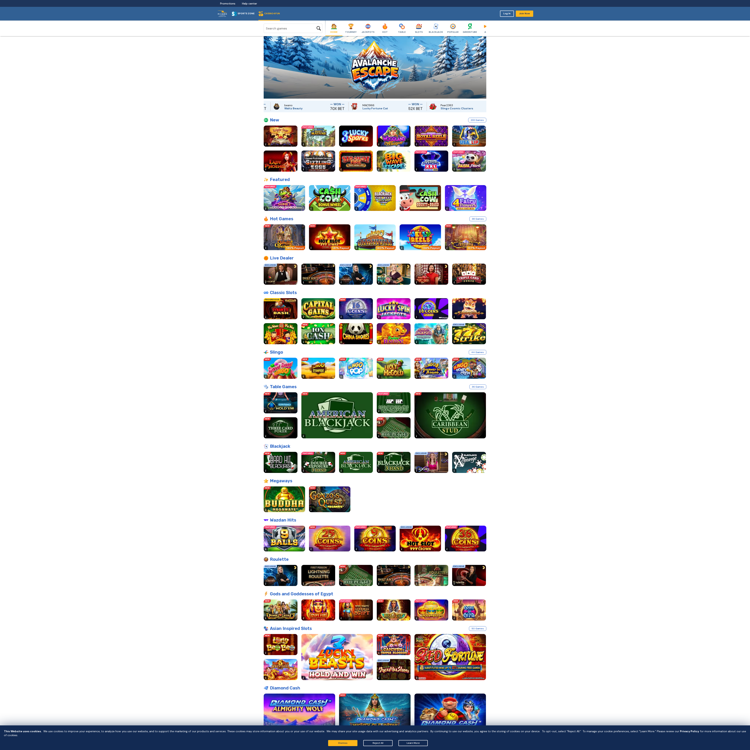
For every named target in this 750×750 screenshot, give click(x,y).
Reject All (378, 743)
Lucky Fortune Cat (335, 108)
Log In (507, 13)
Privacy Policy (689, 731)
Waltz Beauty (254, 108)
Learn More (413, 743)
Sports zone (246, 13)
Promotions (227, 3)
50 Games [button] (477, 628)
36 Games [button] (478, 386)
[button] (267, 67)
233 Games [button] (477, 120)
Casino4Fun (272, 13)
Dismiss (342, 743)
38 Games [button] (478, 218)
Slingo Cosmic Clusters (417, 108)
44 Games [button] (477, 352)
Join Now (524, 13)
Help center (249, 3)
